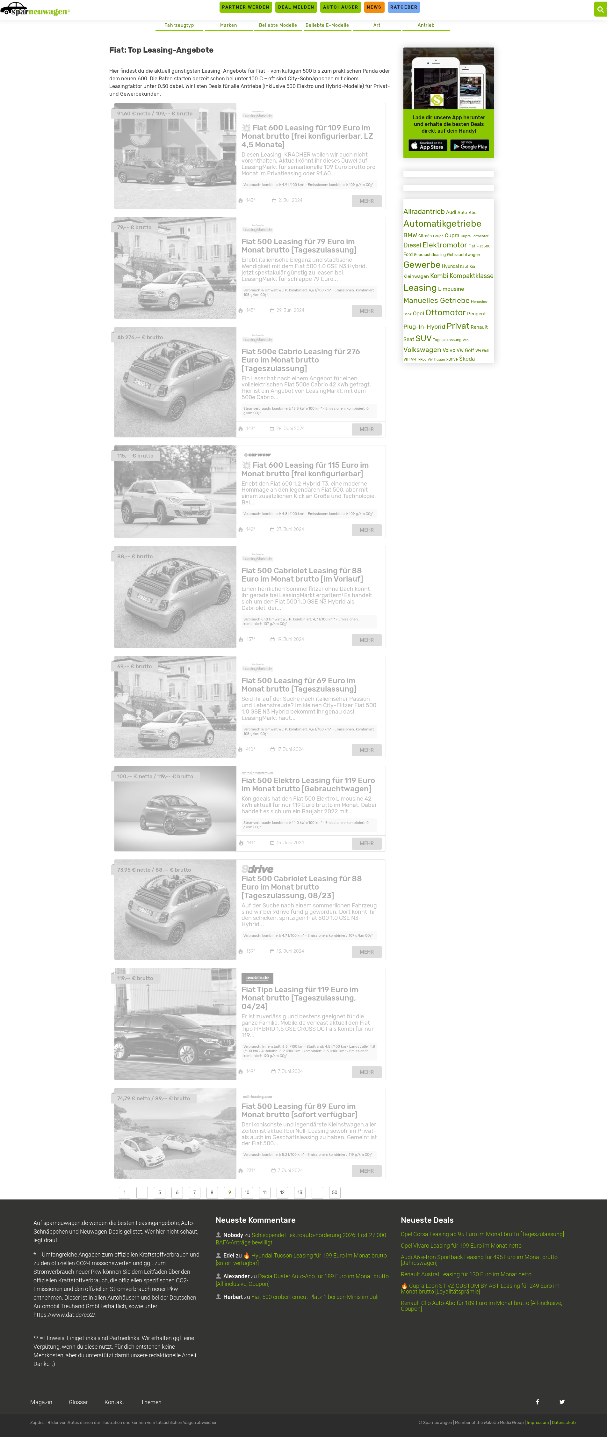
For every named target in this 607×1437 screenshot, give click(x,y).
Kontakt (114, 1402)
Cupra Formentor (474, 236)
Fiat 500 (483, 246)
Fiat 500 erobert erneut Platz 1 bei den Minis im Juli (315, 1297)
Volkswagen (422, 350)
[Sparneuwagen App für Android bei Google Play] (469, 145)
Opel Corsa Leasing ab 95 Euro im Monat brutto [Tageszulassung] (482, 1234)
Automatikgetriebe (442, 223)
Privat (457, 325)
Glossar (78, 1402)
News (374, 7)
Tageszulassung (447, 340)
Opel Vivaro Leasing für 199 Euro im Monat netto (461, 1245)
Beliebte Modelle (278, 25)
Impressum (538, 1422)
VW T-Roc (418, 359)
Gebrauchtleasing (430, 255)
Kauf (464, 266)
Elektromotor (445, 245)
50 (334, 1192)
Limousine (451, 289)
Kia (472, 266)
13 (300, 1192)
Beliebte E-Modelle (327, 25)
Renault (479, 327)
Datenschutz (564, 1422)
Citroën (425, 235)
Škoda (467, 359)
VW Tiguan (436, 359)
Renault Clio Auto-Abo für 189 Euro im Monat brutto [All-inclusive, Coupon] (481, 1306)
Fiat (471, 246)
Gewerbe (422, 265)
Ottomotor (445, 312)
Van (466, 340)
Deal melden (296, 7)
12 (282, 1192)
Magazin (41, 1402)
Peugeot (476, 314)
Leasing (420, 287)
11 (265, 1192)
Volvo (449, 350)
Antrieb (426, 25)
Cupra (452, 235)
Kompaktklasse (472, 276)
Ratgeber (404, 7)
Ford (408, 254)
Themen (151, 1402)
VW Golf (465, 350)
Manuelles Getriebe (436, 300)
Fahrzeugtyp (179, 25)
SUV (424, 338)
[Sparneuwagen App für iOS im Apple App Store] (427, 145)
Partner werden (246, 7)
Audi (451, 212)
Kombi (439, 276)
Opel (418, 313)
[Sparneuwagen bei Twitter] (562, 1401)
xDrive (452, 359)
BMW (410, 235)
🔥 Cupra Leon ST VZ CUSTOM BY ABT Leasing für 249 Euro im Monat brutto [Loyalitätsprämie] (480, 1288)
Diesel (412, 245)
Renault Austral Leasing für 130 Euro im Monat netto (466, 1274)
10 (247, 1192)
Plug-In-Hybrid (424, 326)
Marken (228, 25)
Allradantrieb (424, 212)
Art (376, 25)
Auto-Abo (467, 212)
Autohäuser (340, 7)
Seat (408, 339)
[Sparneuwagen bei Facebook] (537, 1401)
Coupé (438, 236)
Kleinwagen (416, 276)
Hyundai (450, 266)
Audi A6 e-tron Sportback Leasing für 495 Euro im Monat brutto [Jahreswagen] (479, 1260)
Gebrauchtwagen (463, 254)
